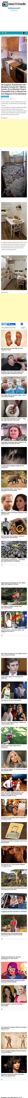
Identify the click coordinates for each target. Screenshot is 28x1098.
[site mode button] (23, 33)
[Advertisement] (14, 21)
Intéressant (14, 8)
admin (13, 98)
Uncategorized (5, 96)
